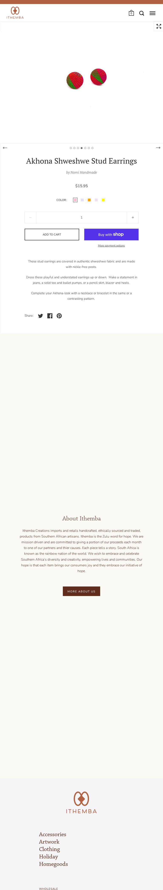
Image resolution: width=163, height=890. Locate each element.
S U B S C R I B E (46, 487)
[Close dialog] (141, 392)
